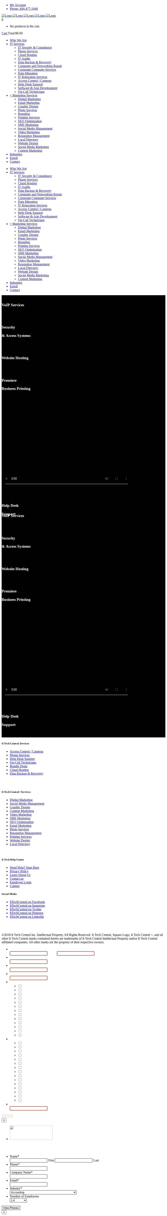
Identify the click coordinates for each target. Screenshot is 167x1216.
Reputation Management (25, 833)
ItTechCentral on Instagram (27, 905)
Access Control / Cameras (26, 751)
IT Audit (29, 998)
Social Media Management (27, 803)
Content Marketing (22, 811)
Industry (16, 1188)
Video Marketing (21, 814)
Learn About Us (20, 875)
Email (15, 974)
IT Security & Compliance (43, 986)
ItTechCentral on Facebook (27, 902)
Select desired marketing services (41, 1039)
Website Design (20, 840)
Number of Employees (24, 1196)
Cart (5, 33)
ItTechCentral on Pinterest (26, 913)
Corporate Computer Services (47, 1011)
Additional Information (30, 1104)
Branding (30, 1059)
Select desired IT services (33, 982)
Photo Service (34, 1055)
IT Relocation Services (40, 1019)
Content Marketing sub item (46, 1100)
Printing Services (21, 836)
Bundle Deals (18, 766)
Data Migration (35, 1015)
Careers (15, 886)
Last (99, 953)
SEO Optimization (22, 822)
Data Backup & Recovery (26, 773)
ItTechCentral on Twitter (25, 909)
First (52, 953)
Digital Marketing (21, 800)
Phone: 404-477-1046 (24, 8)
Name (15, 949)
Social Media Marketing (41, 1096)
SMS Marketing (20, 818)
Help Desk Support (22, 759)
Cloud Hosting (19, 770)
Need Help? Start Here (24, 867)
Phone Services (20, 755)
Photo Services (19, 829)
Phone (16, 957)
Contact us (16, 878)
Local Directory (20, 844)
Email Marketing (20, 825)
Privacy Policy (19, 871)
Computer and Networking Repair (51, 1006)
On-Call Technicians (23, 762)
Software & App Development (47, 1031)
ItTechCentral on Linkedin (27, 916)
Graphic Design (20, 807)
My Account (18, 5)
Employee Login (20, 882)
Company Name (24, 966)
